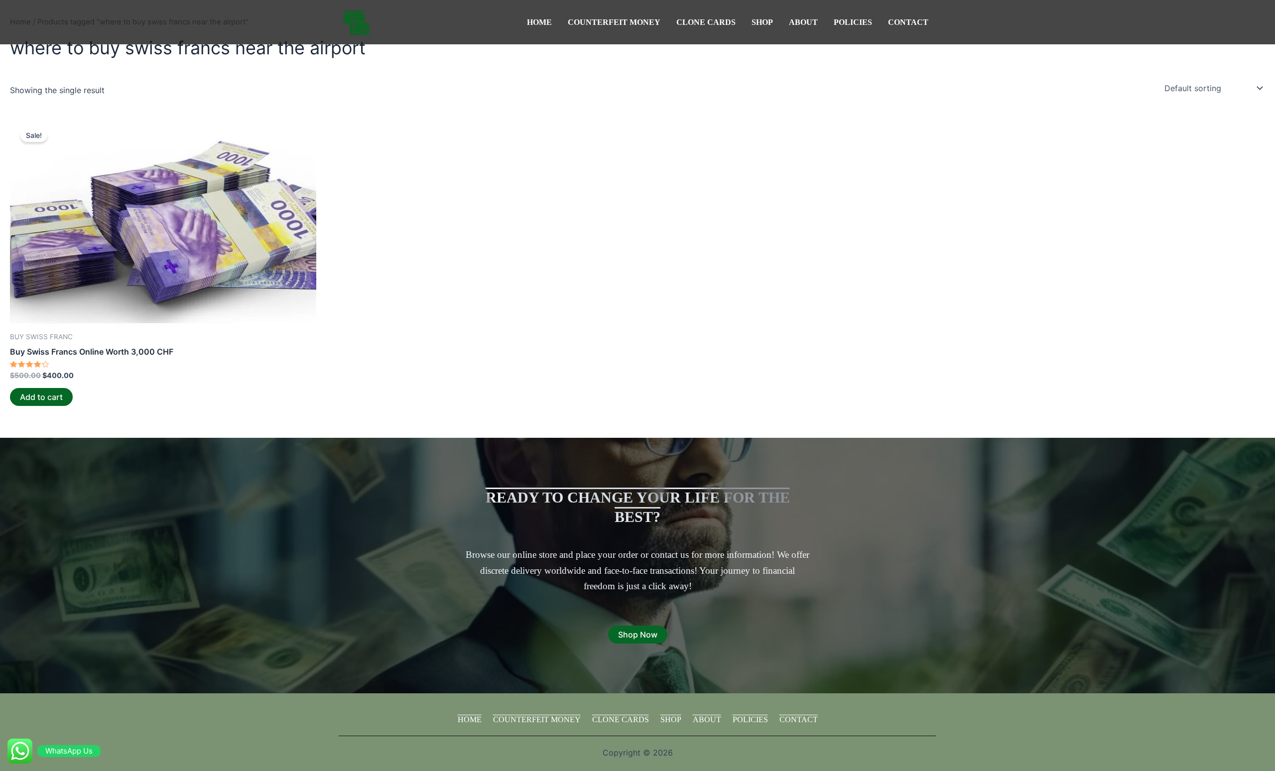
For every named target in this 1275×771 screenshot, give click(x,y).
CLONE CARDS (706, 22)
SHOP (762, 22)
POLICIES (853, 22)
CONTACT (908, 22)
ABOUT (803, 22)
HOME (539, 22)
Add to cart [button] (41, 397)
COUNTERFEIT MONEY (614, 22)
